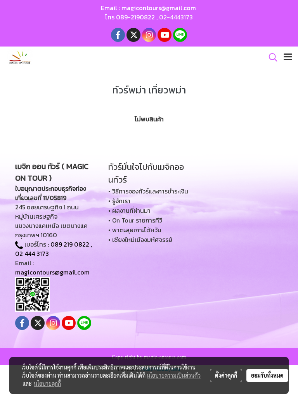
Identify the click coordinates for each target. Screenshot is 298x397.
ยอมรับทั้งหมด (267, 375)
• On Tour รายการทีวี (135, 220)
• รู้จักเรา (119, 200)
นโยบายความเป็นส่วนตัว (174, 375)
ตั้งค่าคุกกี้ (226, 375)
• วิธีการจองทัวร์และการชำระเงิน (148, 191)
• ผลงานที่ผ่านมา (129, 210)
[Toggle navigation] (287, 57)
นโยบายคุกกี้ (47, 383)
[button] (270, 57)
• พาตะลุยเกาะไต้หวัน (134, 230)
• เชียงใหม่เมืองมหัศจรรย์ (140, 239)
